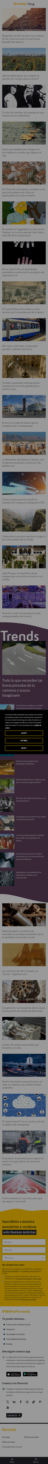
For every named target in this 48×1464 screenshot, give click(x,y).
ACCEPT (24, 733)
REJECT (24, 748)
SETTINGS (24, 741)
